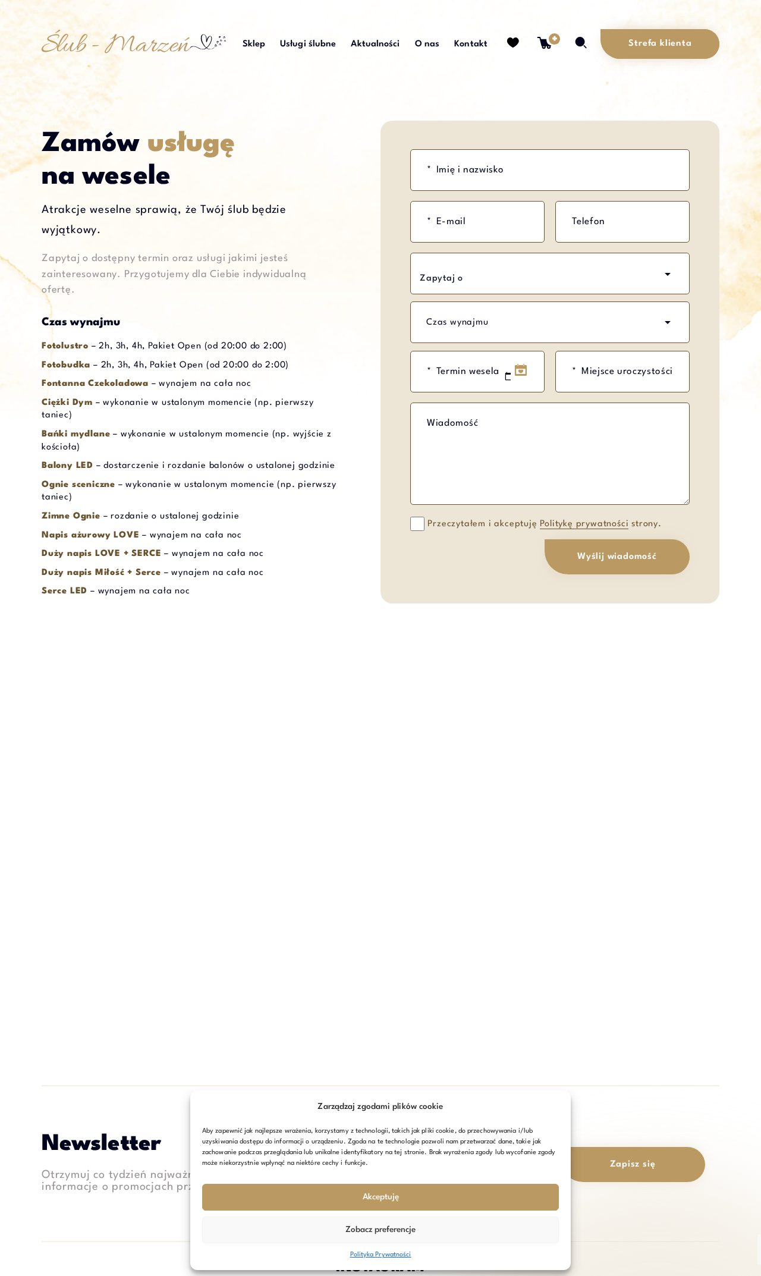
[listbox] (550, 322)
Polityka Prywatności (380, 1255)
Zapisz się (632, 1164)
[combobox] (550, 273)
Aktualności (375, 44)
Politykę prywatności (584, 524)
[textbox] (475, 278)
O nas (427, 44)
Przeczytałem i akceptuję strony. (544, 524)
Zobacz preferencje (380, 1229)
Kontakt (471, 44)
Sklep (254, 44)
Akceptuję (381, 1197)
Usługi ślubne (308, 44)
